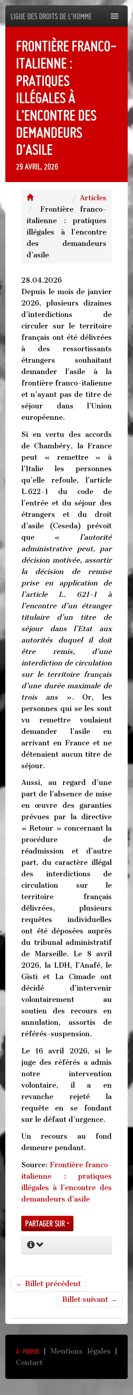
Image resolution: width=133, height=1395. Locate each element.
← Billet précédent (48, 1283)
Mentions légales (80, 1351)
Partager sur (46, 1223)
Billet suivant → (89, 1299)
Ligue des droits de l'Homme (51, 16)
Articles (93, 197)
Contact (29, 1362)
